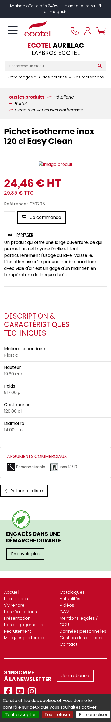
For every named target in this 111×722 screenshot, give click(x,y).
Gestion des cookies (81, 638)
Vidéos (67, 605)
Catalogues (72, 592)
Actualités (70, 599)
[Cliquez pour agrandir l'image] (56, 164)
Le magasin (16, 599)
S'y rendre (14, 605)
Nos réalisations (88, 77)
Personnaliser (93, 714)
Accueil (11, 592)
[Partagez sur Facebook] (35, 235)
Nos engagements (23, 625)
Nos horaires (55, 77)
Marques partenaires (26, 638)
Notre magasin (21, 77)
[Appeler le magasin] (74, 31)
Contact (68, 644)
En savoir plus (25, 554)
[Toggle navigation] (12, 30)
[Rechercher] (101, 66)
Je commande (45, 217)
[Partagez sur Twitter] (45, 235)
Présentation (17, 618)
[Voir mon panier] (100, 31)
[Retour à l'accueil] (28, 28)
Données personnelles (83, 631)
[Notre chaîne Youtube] (21, 692)
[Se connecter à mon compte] (87, 31)
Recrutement (17, 631)
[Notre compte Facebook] (9, 692)
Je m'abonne (75, 675)
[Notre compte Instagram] (33, 692)
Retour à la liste (26, 491)
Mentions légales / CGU (79, 621)
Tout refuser (57, 714)
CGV (64, 612)
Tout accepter (20, 714)
